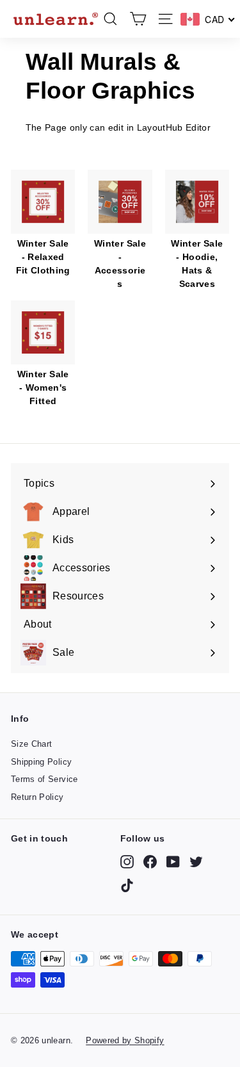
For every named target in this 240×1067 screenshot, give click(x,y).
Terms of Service (44, 779)
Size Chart (31, 744)
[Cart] (138, 19)
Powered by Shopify (125, 1040)
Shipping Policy (41, 762)
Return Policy (37, 797)
